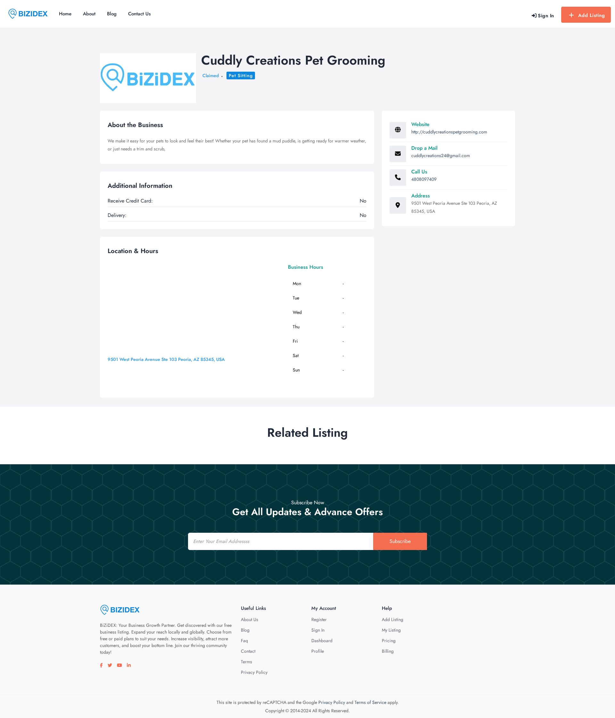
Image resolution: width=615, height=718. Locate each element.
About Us (249, 619)
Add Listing (591, 15)
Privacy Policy (254, 672)
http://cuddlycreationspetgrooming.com (449, 132)
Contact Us (139, 13)
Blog (112, 13)
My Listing (391, 630)
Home (65, 13)
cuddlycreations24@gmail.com (440, 155)
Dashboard (321, 640)
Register (319, 619)
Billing (388, 651)
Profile (317, 651)
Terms (246, 661)
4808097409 (424, 179)
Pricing (389, 640)
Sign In (317, 630)
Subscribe (400, 541)
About (89, 13)
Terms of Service (370, 702)
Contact (248, 651)
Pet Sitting (241, 75)
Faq (244, 640)
